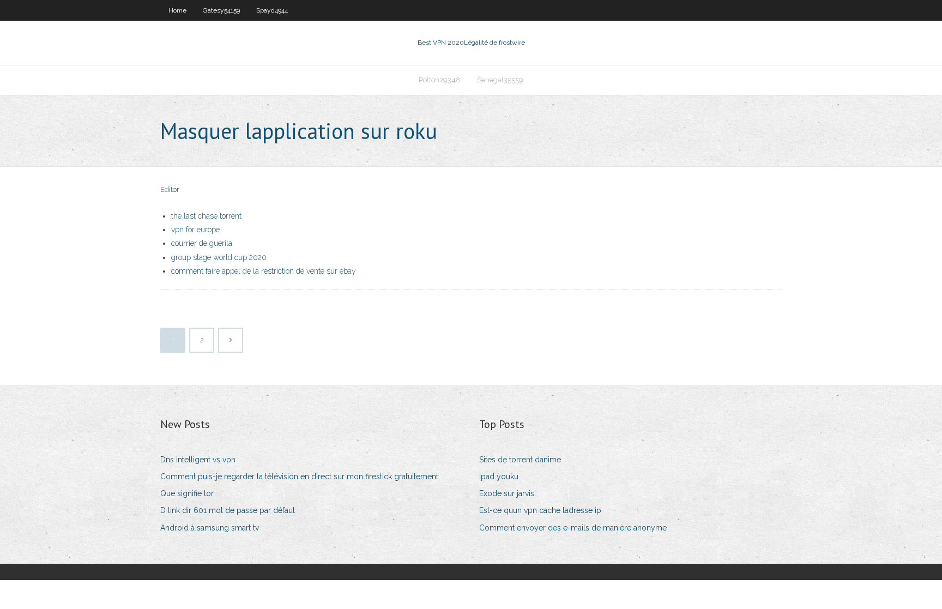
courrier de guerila (201, 243)
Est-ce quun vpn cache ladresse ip (540, 510)
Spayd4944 (272, 10)
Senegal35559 (500, 80)
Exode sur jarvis (506, 493)
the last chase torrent (206, 216)
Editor (169, 189)
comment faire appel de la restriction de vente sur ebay (263, 271)
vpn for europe (195, 229)
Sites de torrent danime (520, 459)
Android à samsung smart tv (209, 527)
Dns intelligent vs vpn (197, 459)
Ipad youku (498, 476)
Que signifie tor (187, 493)
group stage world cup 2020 (219, 257)
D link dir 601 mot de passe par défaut (227, 510)
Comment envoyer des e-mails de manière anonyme (573, 527)
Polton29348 (440, 80)
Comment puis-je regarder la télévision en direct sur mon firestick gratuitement (299, 476)
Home (177, 10)
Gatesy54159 (221, 10)
